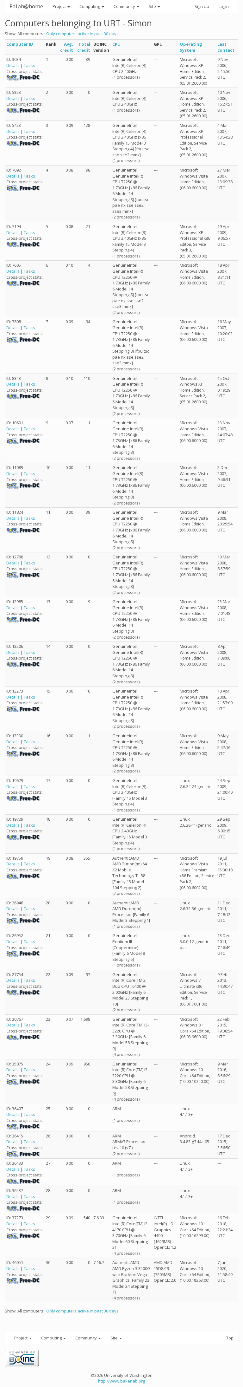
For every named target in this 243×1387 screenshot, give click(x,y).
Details (13, 65)
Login (224, 6)
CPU (116, 44)
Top (230, 1338)
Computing (90, 6)
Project (60, 6)
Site (153, 6)
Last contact (225, 47)
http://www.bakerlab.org (121, 1381)
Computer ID (19, 44)
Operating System (191, 47)
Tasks (29, 65)
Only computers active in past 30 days (82, 33)
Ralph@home (26, 6)
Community (125, 6)
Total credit (83, 47)
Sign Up (202, 6)
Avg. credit (66, 47)
